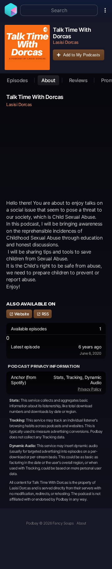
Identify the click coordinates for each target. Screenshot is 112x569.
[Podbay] (11, 15)
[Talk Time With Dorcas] (27, 47)
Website (21, 313)
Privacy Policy (89, 389)
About (48, 80)
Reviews (78, 80)
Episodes (17, 80)
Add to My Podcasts (81, 55)
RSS (45, 313)
